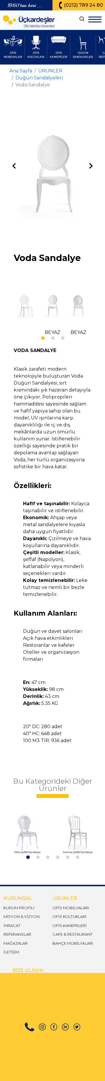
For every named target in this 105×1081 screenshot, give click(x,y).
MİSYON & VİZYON (22, 916)
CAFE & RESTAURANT (72, 934)
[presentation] (14, 166)
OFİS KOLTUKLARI (69, 916)
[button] (42, 337)
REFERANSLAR (17, 934)
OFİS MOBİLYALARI (70, 907)
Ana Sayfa (20, 71)
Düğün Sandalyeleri (39, 78)
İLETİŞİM (11, 952)
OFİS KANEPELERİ (69, 925)
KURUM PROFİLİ (19, 907)
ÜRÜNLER (50, 71)
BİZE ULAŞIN (27, 970)
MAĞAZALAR (16, 943)
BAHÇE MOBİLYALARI (72, 943)
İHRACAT (12, 925)
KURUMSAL (18, 898)
